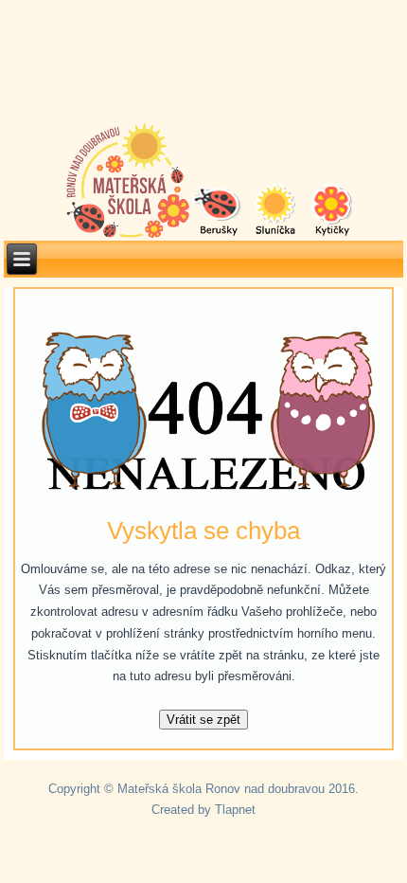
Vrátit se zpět (203, 719)
